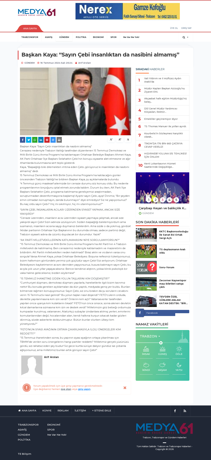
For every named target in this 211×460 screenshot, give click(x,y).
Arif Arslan (84, 62)
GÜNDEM (64, 37)
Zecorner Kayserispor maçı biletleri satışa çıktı (172, 283)
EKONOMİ (98, 37)
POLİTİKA (81, 37)
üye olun (66, 389)
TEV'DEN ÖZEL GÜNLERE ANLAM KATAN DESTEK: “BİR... (173, 300)
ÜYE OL (174, 28)
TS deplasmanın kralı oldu (172, 251)
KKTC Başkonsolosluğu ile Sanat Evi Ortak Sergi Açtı (173, 235)
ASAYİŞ (48, 37)
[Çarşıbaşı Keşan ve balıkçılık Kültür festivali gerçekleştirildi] (162, 190)
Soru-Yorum (166, 267)
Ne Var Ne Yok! (131, 37)
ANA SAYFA (30, 28)
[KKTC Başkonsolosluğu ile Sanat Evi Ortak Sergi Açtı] (146, 235)
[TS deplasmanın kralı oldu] (146, 251)
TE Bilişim (24, 453)
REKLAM (63, 410)
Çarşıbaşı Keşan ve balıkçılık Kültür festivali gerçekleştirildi (162, 208)
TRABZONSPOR (29, 37)
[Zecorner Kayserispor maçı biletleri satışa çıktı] (146, 284)
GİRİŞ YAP (186, 28)
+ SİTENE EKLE (101, 410)
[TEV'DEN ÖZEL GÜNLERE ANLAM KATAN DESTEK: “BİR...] (146, 300)
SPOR (113, 37)
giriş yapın (84, 389)
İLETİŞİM (80, 410)
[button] (151, 336)
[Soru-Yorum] (146, 267)
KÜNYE (46, 410)
